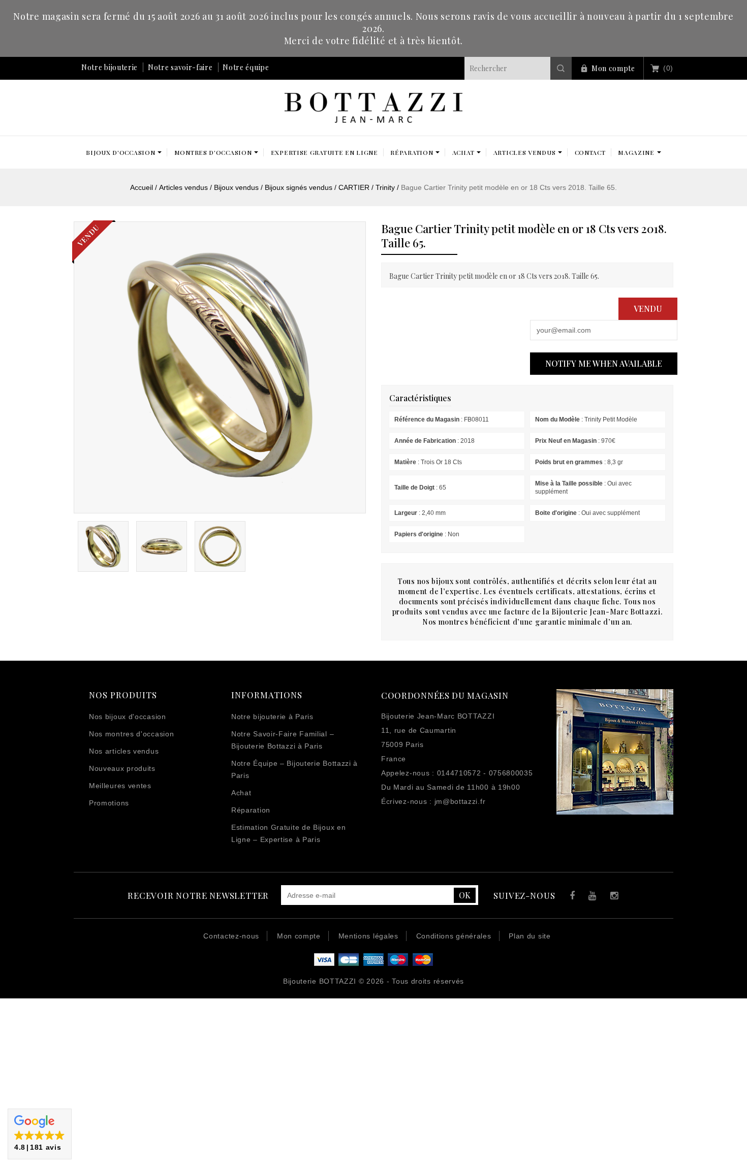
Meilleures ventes (120, 786)
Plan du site (529, 936)
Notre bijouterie (109, 67)
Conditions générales (453, 936)
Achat (241, 793)
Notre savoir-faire (180, 67)
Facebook (570, 897)
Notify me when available (603, 363)
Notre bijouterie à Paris (272, 716)
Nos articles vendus (124, 751)
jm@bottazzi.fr (460, 801)
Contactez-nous (231, 936)
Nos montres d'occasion (131, 734)
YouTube (591, 897)
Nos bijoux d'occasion (127, 716)
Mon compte (613, 68)
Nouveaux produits (122, 768)
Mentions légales (368, 936)
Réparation (250, 810)
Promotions (109, 803)
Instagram (612, 897)
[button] (40, 1134)
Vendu (648, 308)
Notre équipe (246, 67)
